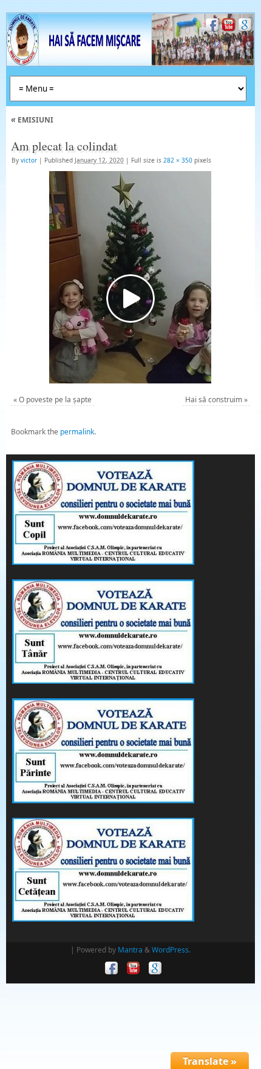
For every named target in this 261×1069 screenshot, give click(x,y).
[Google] (244, 26)
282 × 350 (177, 160)
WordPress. (171, 950)
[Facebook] (211, 26)
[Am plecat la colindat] (130, 277)
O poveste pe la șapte (55, 399)
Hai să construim (213, 399)
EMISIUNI (32, 120)
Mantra (130, 950)
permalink (77, 432)
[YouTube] (227, 26)
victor (29, 160)
